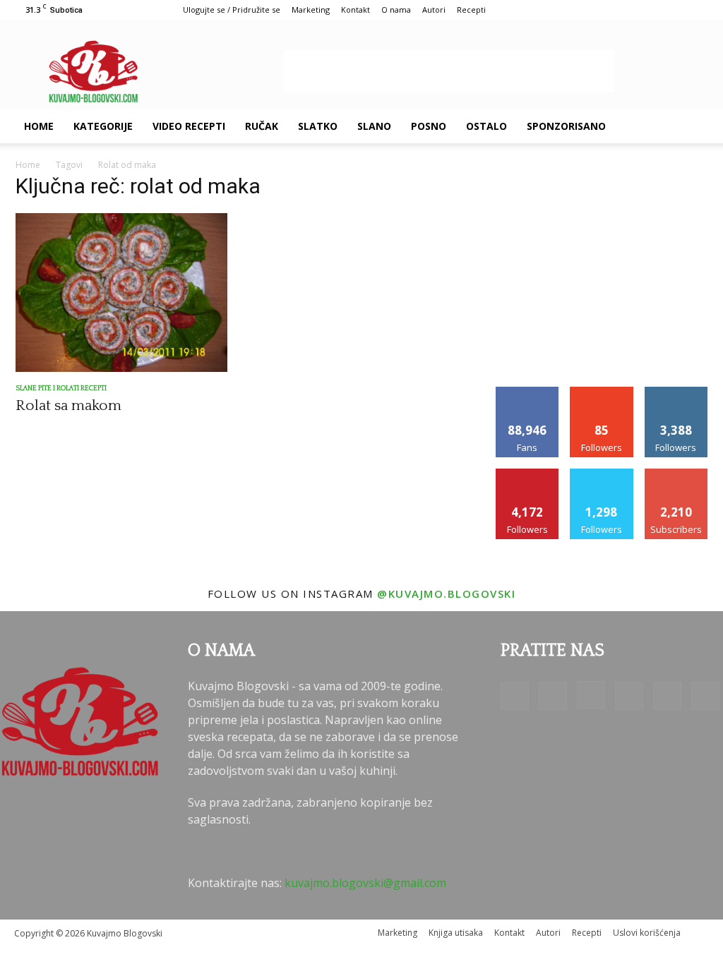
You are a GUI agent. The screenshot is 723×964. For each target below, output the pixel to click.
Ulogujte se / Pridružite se (231, 9)
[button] (692, 127)
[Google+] (553, 696)
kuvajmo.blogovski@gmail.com (365, 883)
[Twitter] (667, 696)
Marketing (311, 9)
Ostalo (486, 126)
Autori (434, 9)
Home (39, 126)
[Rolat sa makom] (121, 292)
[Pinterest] (629, 696)
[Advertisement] (449, 71)
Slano (374, 126)
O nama (396, 9)
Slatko (317, 126)
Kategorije (103, 126)
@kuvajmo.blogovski (446, 593)
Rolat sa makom (68, 405)
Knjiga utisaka (456, 933)
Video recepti (189, 126)
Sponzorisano (566, 126)
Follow (602, 392)
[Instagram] (591, 695)
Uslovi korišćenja (647, 933)
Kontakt (355, 9)
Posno (428, 126)
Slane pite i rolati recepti (61, 388)
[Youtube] (705, 696)
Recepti (471, 9)
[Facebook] (515, 696)
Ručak (261, 126)
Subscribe (676, 474)
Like (528, 392)
